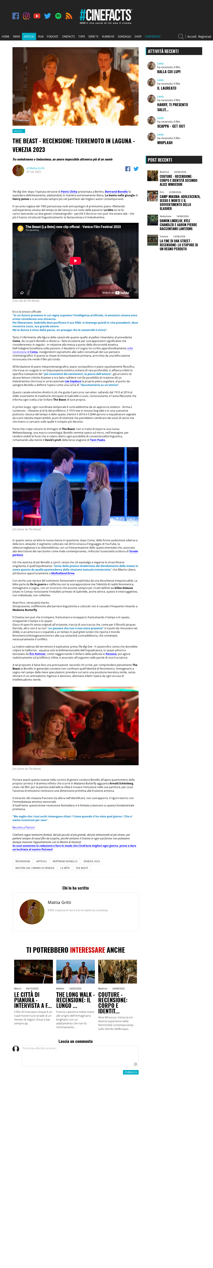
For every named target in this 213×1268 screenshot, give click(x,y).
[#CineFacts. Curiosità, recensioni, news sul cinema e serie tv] (105, 24)
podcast (52, 36)
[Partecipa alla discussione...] (80, 1056)
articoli (29, 36)
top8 (81, 36)
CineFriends (153, 36)
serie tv (93, 36)
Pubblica (131, 1072)
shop (138, 36)
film (40, 36)
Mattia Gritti (36, 168)
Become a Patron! (23, 827)
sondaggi (124, 36)
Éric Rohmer (37, 654)
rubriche (108, 36)
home (5, 36)
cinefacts (68, 36)
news (16, 36)
